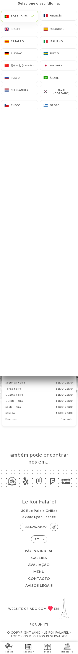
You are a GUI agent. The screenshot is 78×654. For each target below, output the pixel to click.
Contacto (39, 578)
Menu (39, 571)
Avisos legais (39, 585)
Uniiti (43, 624)
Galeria (39, 558)
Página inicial (39, 551)
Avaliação (39, 564)
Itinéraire (67, 651)
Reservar (28, 651)
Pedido (9, 651)
